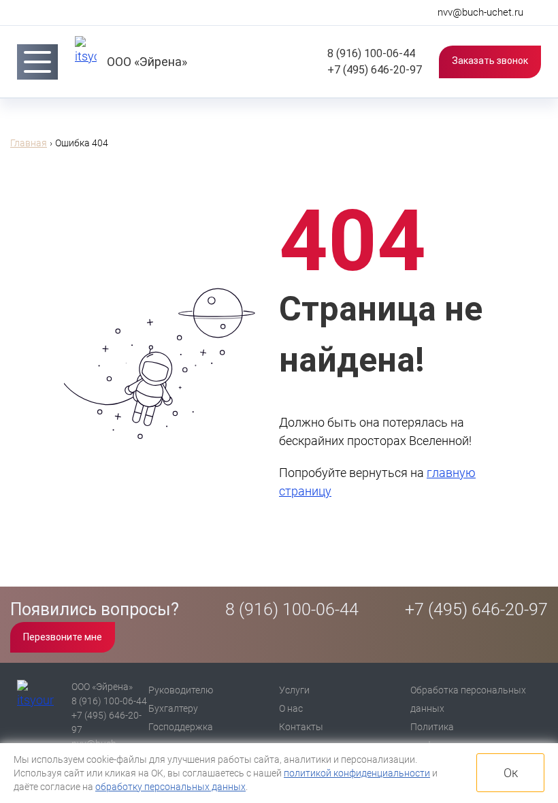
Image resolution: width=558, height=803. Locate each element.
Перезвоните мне (62, 637)
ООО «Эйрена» (147, 61)
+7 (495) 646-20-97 (373, 69)
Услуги (294, 690)
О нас (291, 708)
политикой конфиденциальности (357, 773)
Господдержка (180, 726)
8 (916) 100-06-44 (370, 53)
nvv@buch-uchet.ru (480, 12)
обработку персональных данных (170, 786)
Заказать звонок (490, 60)
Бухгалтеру (173, 708)
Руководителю (180, 690)
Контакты (301, 726)
